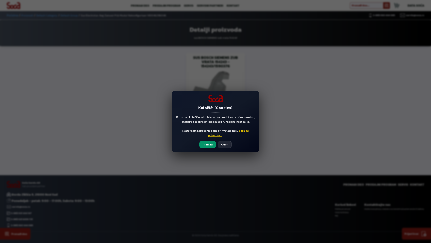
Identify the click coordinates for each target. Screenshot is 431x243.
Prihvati (208, 144)
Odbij (224, 144)
